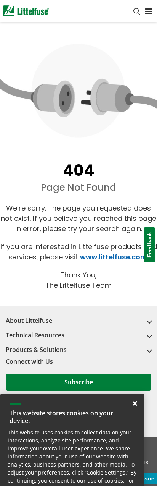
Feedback (149, 245)
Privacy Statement (91, 462)
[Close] (135, 377)
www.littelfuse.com (113, 257)
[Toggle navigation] (148, 10)
